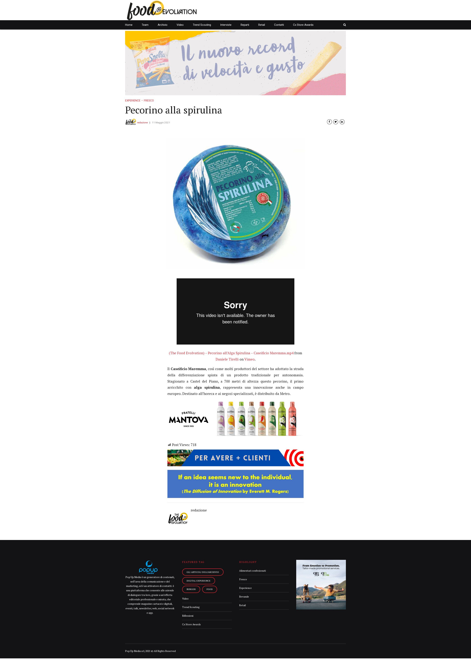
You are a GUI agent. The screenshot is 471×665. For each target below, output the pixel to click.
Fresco (149, 100)
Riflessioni (187, 615)
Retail (261, 24)
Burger (191, 589)
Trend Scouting (202, 24)
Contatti (279, 24)
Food (210, 589)
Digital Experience (198, 580)
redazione (142, 122)
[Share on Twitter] (335, 121)
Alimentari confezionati (252, 570)
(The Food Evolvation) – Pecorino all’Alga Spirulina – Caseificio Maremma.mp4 (231, 353)
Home (128, 24)
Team (145, 24)
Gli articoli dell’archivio (203, 571)
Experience (132, 100)
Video (180, 24)
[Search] (344, 24)
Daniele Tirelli (227, 359)
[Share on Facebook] (329, 121)
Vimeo (249, 359)
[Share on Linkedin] (342, 121)
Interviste (225, 24)
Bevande (244, 596)
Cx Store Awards (303, 24)
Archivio (162, 24)
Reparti (245, 24)
